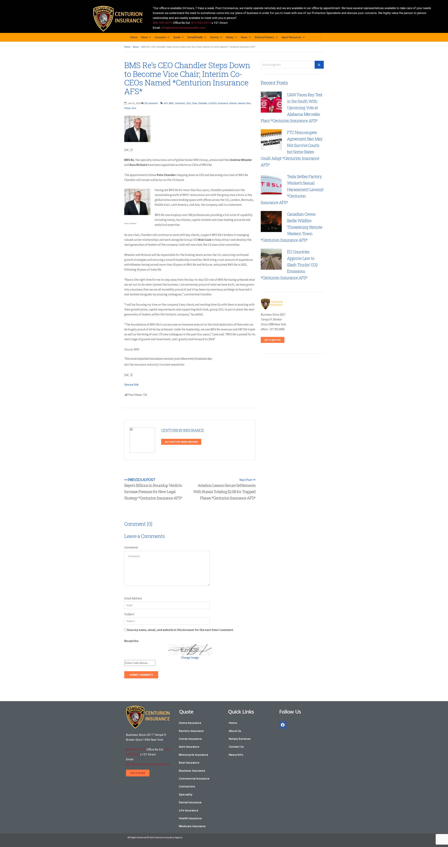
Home (133, 37)
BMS (171, 103)
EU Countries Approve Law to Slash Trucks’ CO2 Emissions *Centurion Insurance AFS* (289, 264)
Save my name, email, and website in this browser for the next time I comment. (180, 630)
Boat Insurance (189, 762)
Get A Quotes (272, 339)
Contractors (187, 786)
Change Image (190, 657)
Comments (131, 547)
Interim (233, 103)
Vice (134, 108)
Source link (131, 384)
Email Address (133, 598)
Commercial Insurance (194, 778)
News (244, 37)
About (144, 37)
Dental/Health (195, 37)
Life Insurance (188, 810)
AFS (166, 103)
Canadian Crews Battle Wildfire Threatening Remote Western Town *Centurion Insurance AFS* (291, 227)
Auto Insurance (189, 746)
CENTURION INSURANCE (182, 430)
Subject (129, 614)
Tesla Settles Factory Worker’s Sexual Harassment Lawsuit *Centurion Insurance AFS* (292, 189)
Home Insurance (190, 723)
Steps (127, 108)
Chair (194, 103)
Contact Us (236, 746)
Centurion (180, 103)
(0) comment (151, 103)
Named (241, 103)
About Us (235, 731)
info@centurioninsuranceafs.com (183, 27)
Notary (230, 37)
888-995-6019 (162, 23)
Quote (176, 37)
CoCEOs (212, 103)
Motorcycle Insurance (193, 754)
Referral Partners (264, 37)
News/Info (236, 754)
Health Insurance (190, 818)
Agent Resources (291, 37)
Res (249, 103)
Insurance (160, 37)
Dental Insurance (190, 802)
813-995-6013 (201, 23)
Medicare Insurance (192, 826)
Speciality (185, 794)
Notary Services (240, 739)
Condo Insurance (190, 739)
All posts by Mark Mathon (181, 441)
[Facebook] (283, 725)
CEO (188, 103)
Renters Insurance (191, 731)
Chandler (202, 103)
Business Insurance (192, 770)
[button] (137, 773)
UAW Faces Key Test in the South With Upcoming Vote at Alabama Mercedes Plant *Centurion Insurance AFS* (291, 107)
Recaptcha (131, 641)
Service (214, 37)
